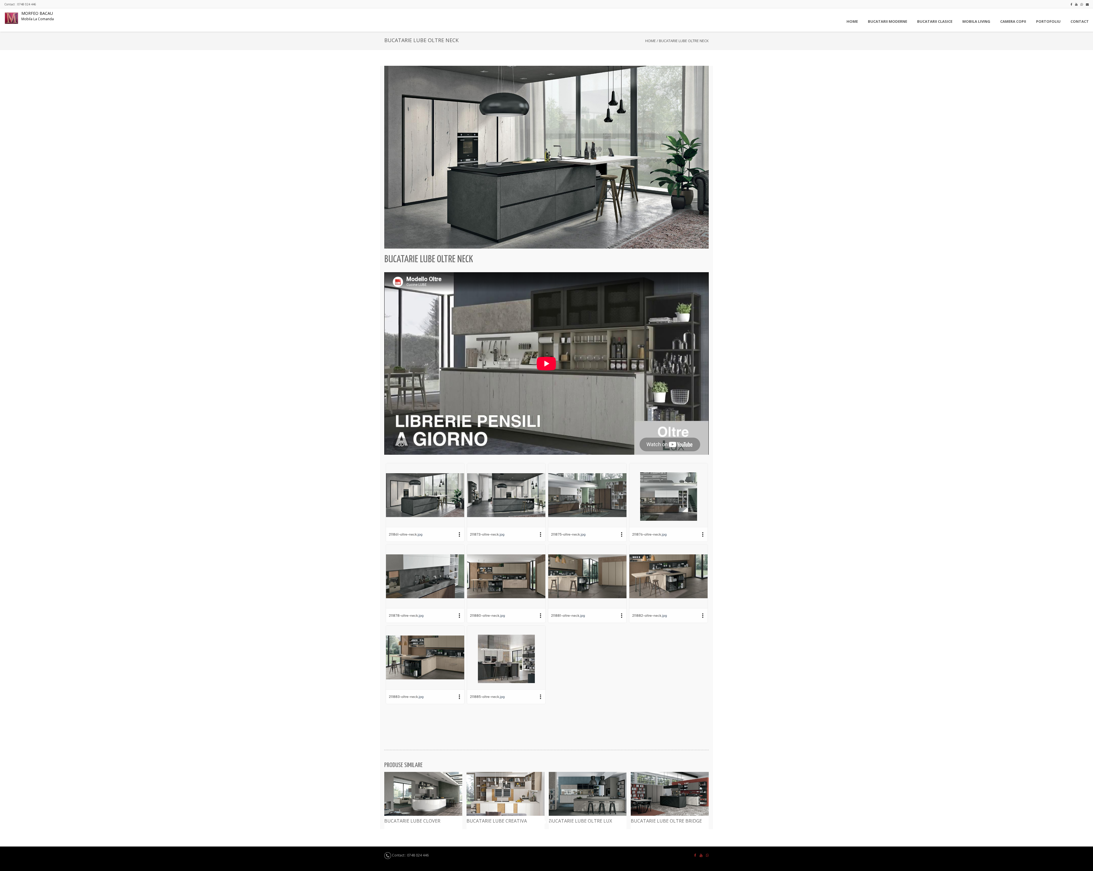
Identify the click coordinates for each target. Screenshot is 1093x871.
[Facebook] (1071, 4)
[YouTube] (1076, 4)
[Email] (1087, 4)
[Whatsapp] (1081, 4)
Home (650, 40)
